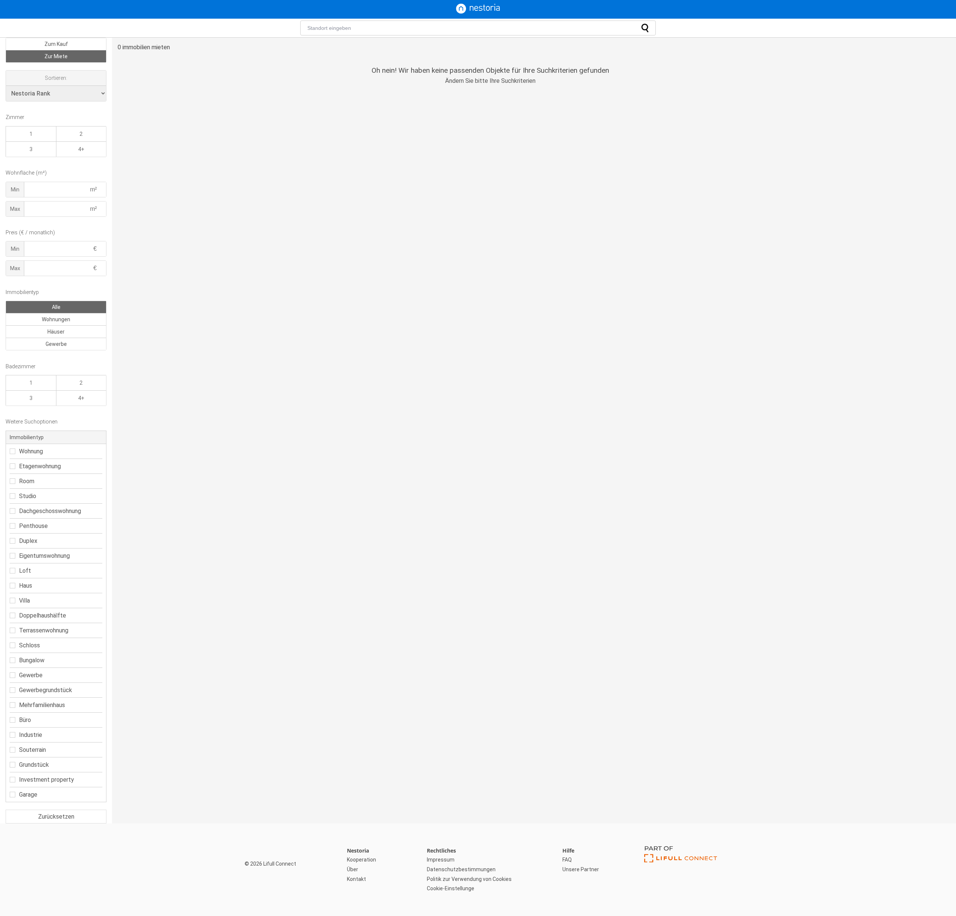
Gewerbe (56, 344)
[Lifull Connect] (680, 870)
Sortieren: (56, 78)
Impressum (440, 860)
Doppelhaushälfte (42, 615)
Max (15, 209)
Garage (28, 794)
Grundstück (34, 764)
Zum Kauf (56, 44)
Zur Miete (56, 56)
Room (26, 481)
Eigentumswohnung (44, 555)
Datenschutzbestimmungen (461, 869)
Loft (25, 570)
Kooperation (361, 860)
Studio (27, 496)
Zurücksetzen (56, 816)
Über (352, 869)
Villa (24, 600)
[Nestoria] (478, 11)
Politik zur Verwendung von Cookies (469, 879)
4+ (81, 149)
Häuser (56, 332)
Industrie (30, 734)
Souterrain (32, 749)
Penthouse (33, 525)
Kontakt (356, 879)
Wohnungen (56, 319)
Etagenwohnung (40, 466)
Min (15, 190)
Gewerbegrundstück (45, 690)
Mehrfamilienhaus (42, 705)
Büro (25, 719)
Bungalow (31, 660)
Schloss (29, 645)
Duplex (28, 540)
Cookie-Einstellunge (450, 888)
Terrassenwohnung (43, 630)
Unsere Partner (580, 869)
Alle (56, 307)
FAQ (567, 860)
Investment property (46, 779)
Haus (25, 585)
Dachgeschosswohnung (50, 511)
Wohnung (31, 451)
